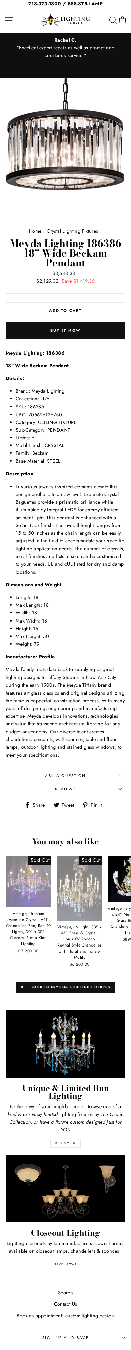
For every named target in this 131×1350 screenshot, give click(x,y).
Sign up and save (65, 1337)
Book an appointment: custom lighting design (65, 1315)
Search (65, 1292)
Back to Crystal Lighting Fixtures (70, 987)
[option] (65, 47)
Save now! (65, 1264)
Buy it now (65, 330)
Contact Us (65, 1304)
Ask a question (65, 775)
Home (35, 231)
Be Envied (65, 1143)
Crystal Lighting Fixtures (72, 231)
